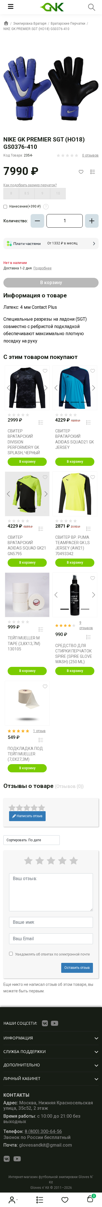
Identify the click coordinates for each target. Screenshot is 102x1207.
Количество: (15, 221)
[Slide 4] (39, 402)
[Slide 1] (15, 402)
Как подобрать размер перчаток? (30, 185)
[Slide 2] (23, 402)
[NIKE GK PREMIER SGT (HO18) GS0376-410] (51, 88)
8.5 (26, 193)
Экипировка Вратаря (29, 24)
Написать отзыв (29, 816)
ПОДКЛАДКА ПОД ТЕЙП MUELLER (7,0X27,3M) (25, 754)
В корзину (27, 462)
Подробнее (42, 268)
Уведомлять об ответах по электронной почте (52, 954)
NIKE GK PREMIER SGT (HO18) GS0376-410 (36, 29)
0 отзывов (90, 155)
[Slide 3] (31, 402)
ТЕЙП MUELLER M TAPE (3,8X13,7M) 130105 (24, 643)
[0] (89, 1199)
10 (58, 193)
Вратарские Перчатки (68, 24)
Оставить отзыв (77, 968)
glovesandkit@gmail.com (37, 1145)
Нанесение (28, 206)
